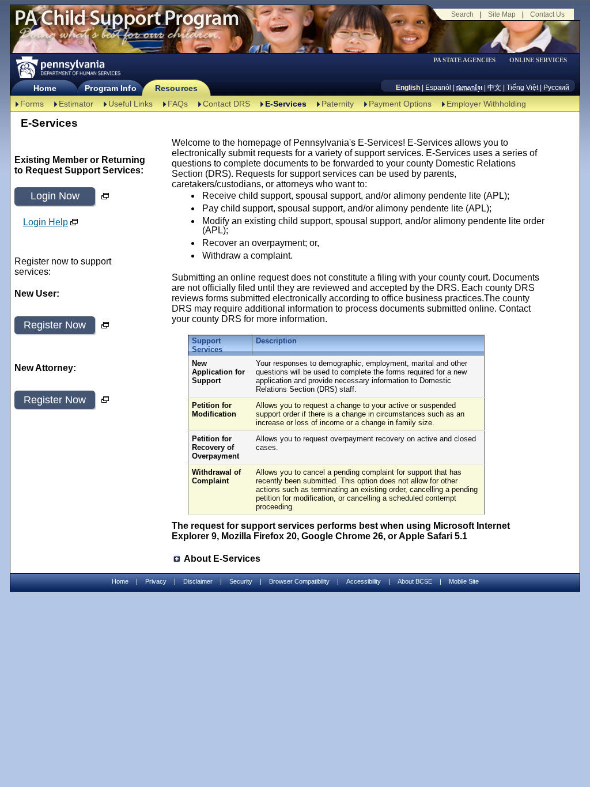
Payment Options (400, 103)
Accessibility (363, 581)
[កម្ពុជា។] (469, 88)
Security (240, 581)
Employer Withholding (486, 103)
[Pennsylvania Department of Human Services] (67, 67)
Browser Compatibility (299, 581)
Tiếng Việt (522, 88)
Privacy (156, 581)
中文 (494, 88)
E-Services (286, 103)
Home (44, 88)
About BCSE (415, 581)
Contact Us (547, 14)
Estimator (76, 103)
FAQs (178, 103)
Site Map (502, 14)
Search (462, 14)
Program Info (110, 88)
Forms (32, 103)
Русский (556, 88)
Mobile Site (464, 581)
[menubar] (468, 60)
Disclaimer (198, 581)
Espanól (438, 88)
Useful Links (130, 103)
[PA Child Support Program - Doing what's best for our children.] (126, 24)
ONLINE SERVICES (538, 60)
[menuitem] (468, 60)
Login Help (45, 222)
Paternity (338, 103)
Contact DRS (226, 103)
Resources (176, 88)
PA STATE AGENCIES (464, 60)
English (408, 88)
